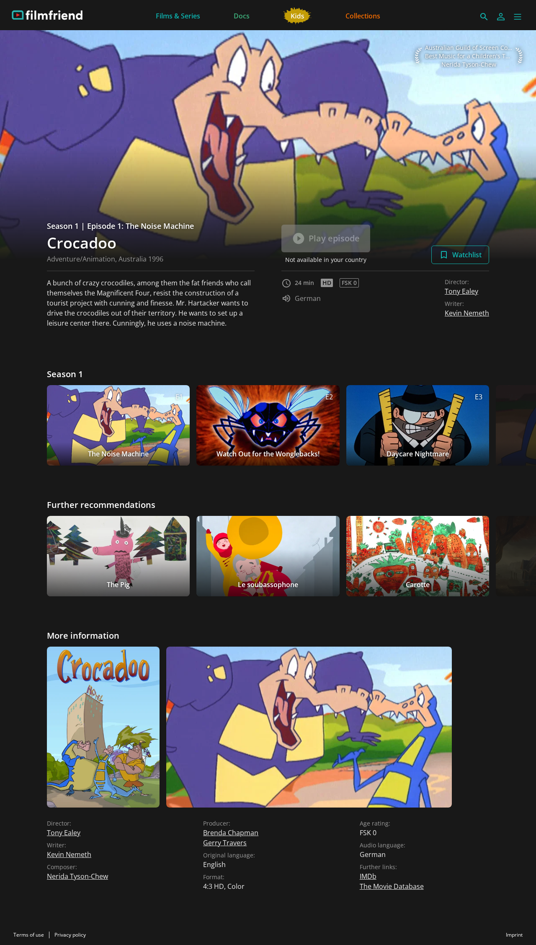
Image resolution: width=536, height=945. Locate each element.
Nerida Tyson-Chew (77, 876)
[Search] (484, 16)
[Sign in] (500, 16)
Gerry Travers (225, 842)
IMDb (368, 876)
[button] (517, 16)
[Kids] (297, 15)
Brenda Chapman (230, 832)
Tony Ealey (461, 291)
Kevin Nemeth (467, 313)
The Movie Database (392, 886)
